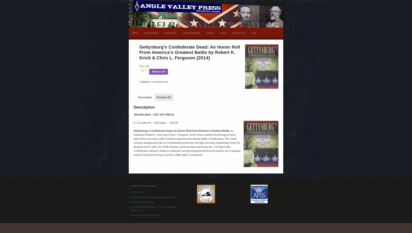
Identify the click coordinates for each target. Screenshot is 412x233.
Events (210, 33)
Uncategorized (159, 81)
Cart (252, 33)
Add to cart (158, 71)
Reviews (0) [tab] (164, 97)
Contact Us (238, 33)
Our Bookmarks (191, 33)
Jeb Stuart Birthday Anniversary (146, 215)
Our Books (170, 33)
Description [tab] (145, 97)
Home (135, 33)
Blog (223, 33)
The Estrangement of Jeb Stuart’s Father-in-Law (153, 197)
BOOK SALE (137, 192)
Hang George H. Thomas (142, 202)
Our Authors (151, 33)
